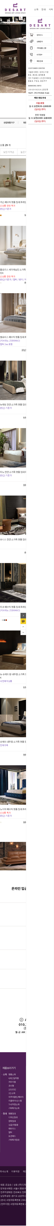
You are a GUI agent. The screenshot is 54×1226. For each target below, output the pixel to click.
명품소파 (12, 1074)
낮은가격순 (8, 152)
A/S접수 (39, 54)
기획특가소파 (13, 1108)
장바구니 (40, 35)
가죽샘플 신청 (41, 48)
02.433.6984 (36, 74)
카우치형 (12, 1081)
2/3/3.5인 (12, 1089)
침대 (43, 9)
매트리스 (12, 1128)
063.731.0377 (37, 80)
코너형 (11, 1085)
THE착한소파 (13, 1104)
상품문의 (40, 41)
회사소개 (4, 1171)
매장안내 (40, 61)
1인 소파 (11, 1093)
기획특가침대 (13, 1139)
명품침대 (12, 1113)
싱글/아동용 (13, 1124)
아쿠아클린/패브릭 (16, 1096)
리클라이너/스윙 (15, 1100)
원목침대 (12, 1121)
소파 (36, 9)
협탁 (10, 1132)
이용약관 (15, 1171)
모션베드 (12, 1136)
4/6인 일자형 (13, 1078)
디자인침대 (12, 1117)
